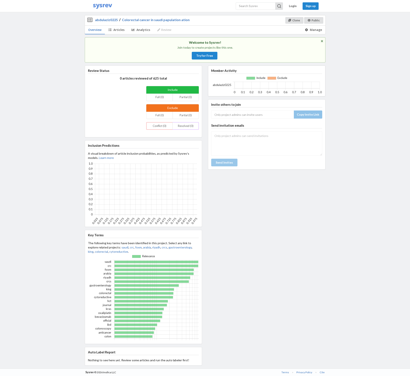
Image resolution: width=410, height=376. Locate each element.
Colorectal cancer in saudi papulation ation (156, 20)
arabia (147, 247)
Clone (296, 20)
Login (293, 6)
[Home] (102, 6)
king (91, 251)
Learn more (106, 158)
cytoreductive (118, 251)
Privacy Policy (304, 372)
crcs (164, 247)
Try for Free (204, 55)
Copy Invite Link (308, 114)
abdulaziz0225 (106, 20)
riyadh (156, 247)
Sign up (311, 6)
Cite (322, 372)
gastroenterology (180, 247)
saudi (125, 247)
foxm (138, 247)
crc (132, 247)
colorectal (101, 251)
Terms (285, 372)
